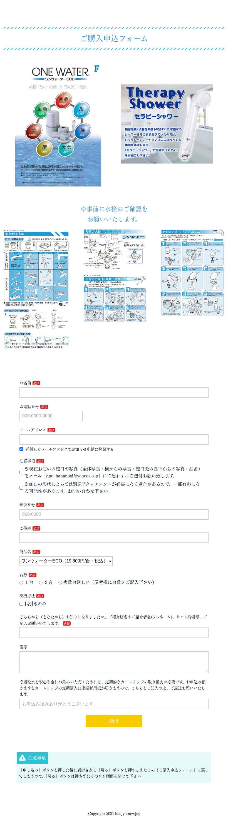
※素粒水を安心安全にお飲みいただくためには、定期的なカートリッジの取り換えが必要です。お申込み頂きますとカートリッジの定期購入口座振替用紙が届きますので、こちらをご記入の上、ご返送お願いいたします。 (112, 688)
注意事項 (27, 461)
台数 (23, 575)
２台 (48, 582)
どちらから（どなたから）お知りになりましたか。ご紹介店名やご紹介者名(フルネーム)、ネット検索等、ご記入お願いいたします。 (113, 620)
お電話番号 (29, 407)
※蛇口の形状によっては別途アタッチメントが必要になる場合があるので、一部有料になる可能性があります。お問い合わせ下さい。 (112, 488)
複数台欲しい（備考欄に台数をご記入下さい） (110, 582)
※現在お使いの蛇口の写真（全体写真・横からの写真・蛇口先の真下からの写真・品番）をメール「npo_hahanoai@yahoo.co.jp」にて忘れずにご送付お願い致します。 (113, 472)
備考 (23, 647)
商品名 (25, 552)
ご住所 (25, 528)
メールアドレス (32, 430)
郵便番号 (27, 505)
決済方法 (27, 596)
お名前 (25, 383)
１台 (28, 582)
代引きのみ (35, 603)
